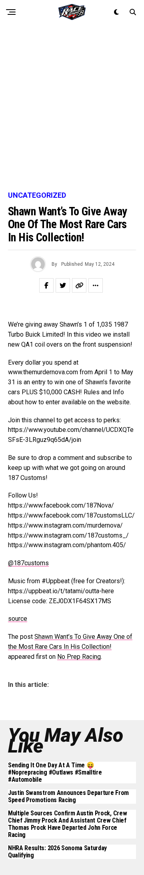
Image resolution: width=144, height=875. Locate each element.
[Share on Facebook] (46, 285)
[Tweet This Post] (63, 285)
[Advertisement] (72, 108)
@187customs (28, 563)
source (17, 618)
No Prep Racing (79, 656)
